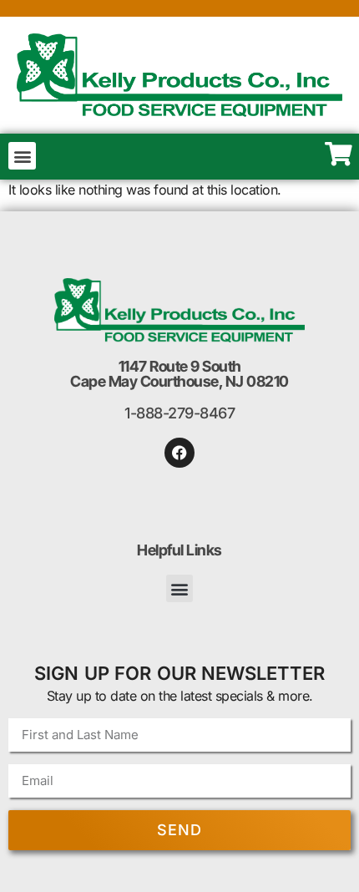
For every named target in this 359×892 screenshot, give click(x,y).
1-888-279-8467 (179, 413)
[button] (22, 156)
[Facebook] (179, 453)
